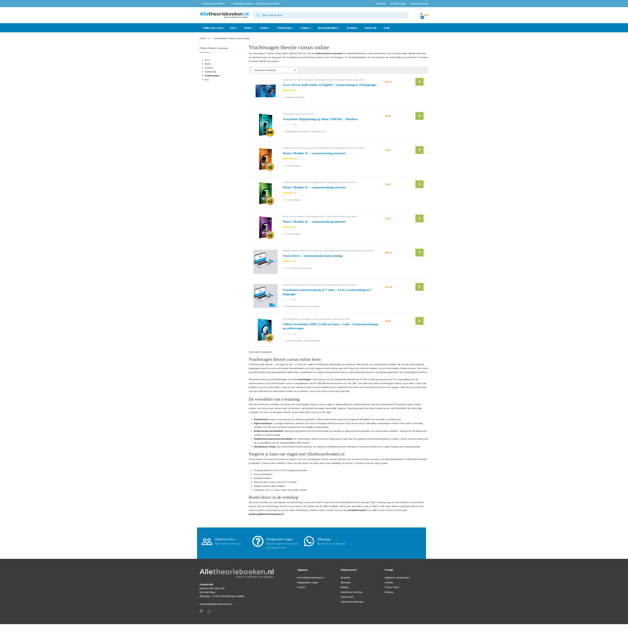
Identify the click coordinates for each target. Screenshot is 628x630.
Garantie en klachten (351, 592)
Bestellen (345, 577)
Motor (247, 27)
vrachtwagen (304, 379)
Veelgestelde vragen (307, 582)
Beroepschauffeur (328, 27)
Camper (304, 27)
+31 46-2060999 (221, 596)
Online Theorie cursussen (301, 80)
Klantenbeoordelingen (352, 601)
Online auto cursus (213, 27)
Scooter (264, 27)
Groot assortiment (214, 3)
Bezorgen (346, 582)
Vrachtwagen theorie (323, 80)
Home (203, 38)
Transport (352, 27)
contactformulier (356, 510)
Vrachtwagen (284, 27)
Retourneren (347, 596)
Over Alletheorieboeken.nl (310, 577)
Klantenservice (419, 3)
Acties (386, 27)
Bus (207, 79)
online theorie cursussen (329, 53)
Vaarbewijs (370, 27)
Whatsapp (400, 3)
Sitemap (389, 592)
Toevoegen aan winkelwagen (417, 82)
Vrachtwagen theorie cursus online (349, 80)
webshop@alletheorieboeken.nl (266, 514)
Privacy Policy (392, 587)
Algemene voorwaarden (397, 577)
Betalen (345, 587)
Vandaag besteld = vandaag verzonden (256, 3)
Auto (232, 27)
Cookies (389, 582)
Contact (381, 3)
